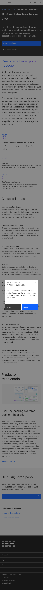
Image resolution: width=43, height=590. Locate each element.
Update (25, 307)
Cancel (8, 307)
